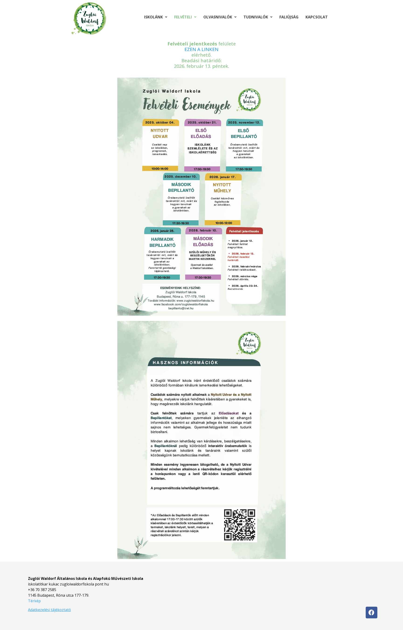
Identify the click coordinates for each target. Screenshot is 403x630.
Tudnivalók (255, 17)
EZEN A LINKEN (201, 49)
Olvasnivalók (217, 17)
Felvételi (183, 17)
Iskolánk (153, 17)
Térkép (34, 600)
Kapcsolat (317, 17)
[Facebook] (371, 612)
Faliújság (289, 17)
